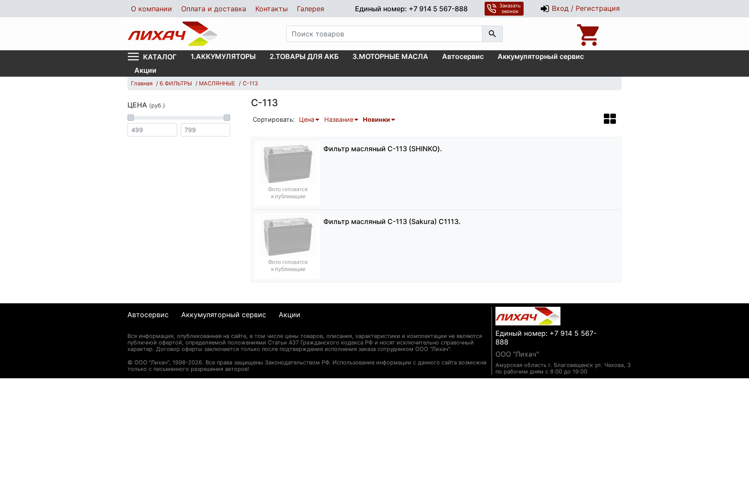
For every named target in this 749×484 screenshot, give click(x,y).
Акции (145, 70)
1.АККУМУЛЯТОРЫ (223, 56)
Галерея (310, 8)
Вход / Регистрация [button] (585, 8)
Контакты (271, 8)
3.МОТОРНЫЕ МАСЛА (390, 56)
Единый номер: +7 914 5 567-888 (411, 8)
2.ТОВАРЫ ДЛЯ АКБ (304, 56)
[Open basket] (589, 34)
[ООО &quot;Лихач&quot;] (172, 34)
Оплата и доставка (213, 8)
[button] (609, 118)
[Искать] (492, 34)
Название (338, 119)
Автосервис (463, 56)
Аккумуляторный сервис (541, 56)
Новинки (376, 119)
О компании (151, 8)
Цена (306, 119)
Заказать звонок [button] (510, 8)
